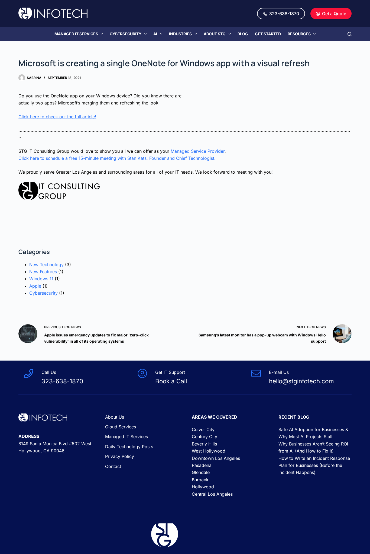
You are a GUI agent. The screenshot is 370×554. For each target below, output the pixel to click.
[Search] (350, 34)
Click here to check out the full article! (57, 116)
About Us (114, 417)
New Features (43, 271)
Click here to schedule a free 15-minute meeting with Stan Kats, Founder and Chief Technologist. (117, 158)
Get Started (268, 33)
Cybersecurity (125, 33)
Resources (299, 33)
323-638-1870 (284, 13)
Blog (243, 33)
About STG (215, 33)
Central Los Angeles (212, 494)
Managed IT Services (76, 33)
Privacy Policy (119, 456)
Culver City (203, 429)
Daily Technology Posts (129, 446)
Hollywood (203, 486)
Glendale (201, 472)
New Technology (46, 264)
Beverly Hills (204, 444)
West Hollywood (208, 451)
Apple (35, 286)
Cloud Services (120, 426)
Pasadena (202, 465)
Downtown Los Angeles (216, 458)
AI (155, 33)
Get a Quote (334, 13)
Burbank (200, 479)
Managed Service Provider (198, 151)
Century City (204, 436)
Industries (180, 33)
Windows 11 (41, 278)
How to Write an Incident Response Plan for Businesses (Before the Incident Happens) (314, 465)
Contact (113, 466)
